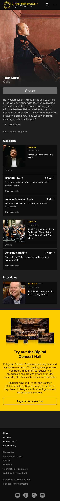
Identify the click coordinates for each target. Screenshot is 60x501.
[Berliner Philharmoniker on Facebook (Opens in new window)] (25, 495)
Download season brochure (16, 479)
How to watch (10, 441)
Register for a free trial (30, 401)
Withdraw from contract (15, 473)
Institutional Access (12, 456)
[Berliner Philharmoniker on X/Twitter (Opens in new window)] (34, 495)
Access (6, 460)
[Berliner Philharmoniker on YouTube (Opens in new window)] (17, 495)
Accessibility (9, 445)
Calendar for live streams (15, 483)
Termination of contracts (15, 468)
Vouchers (7, 464)
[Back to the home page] (20, 5)
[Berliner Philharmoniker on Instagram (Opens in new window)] (42, 495)
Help (5, 433)
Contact (7, 437)
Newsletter (8, 452)
